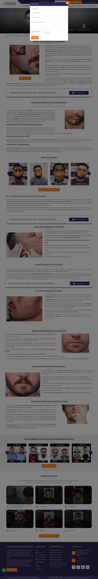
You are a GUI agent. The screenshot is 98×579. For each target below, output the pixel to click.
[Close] (67, 2)
